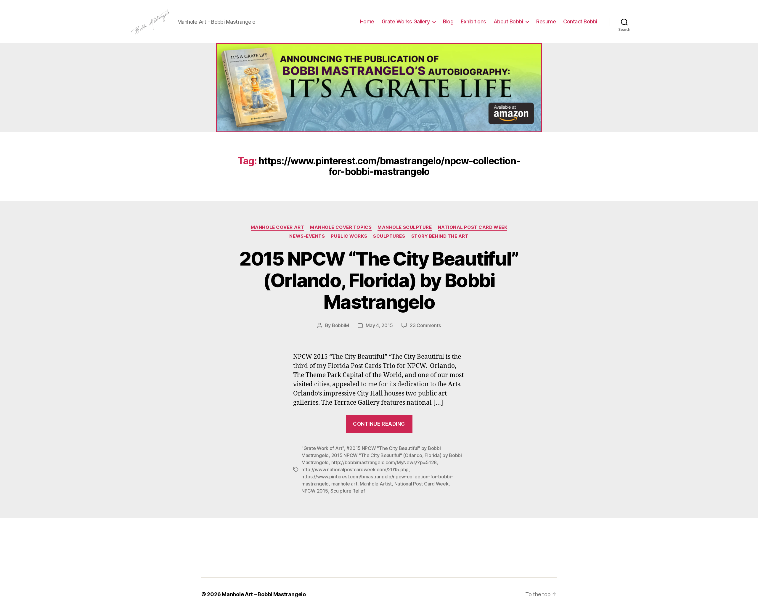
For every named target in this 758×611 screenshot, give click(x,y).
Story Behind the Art (440, 236)
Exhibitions (473, 21)
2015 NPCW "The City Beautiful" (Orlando (376, 455)
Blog (448, 21)
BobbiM (340, 325)
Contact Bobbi (580, 21)
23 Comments (425, 325)
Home (367, 21)
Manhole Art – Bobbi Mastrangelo (264, 594)
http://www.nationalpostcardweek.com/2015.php (355, 469)
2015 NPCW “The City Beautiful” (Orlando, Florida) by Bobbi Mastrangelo (378, 280)
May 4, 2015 (379, 325)
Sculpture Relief (347, 491)
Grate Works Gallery (406, 21)
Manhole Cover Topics (341, 227)
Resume (546, 21)
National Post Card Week (473, 227)
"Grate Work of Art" (322, 448)
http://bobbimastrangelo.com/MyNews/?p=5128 (384, 462)
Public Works (349, 236)
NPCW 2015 (314, 491)
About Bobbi (508, 21)
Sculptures (389, 236)
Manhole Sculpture (405, 227)
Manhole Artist (376, 484)
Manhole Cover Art (277, 227)
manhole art (344, 484)
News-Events (307, 236)
